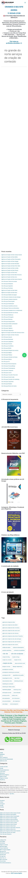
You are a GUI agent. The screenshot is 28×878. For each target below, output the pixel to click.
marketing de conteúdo (7, 683)
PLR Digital (2, 841)
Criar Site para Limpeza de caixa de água (10, 297)
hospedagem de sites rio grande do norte (13, 139)
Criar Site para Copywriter (7, 381)
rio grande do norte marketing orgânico (14, 204)
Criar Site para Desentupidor (8, 301)
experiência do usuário (18, 675)
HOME (1, 752)
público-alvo (14, 695)
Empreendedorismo (4, 770)
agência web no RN (10, 121)
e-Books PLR (3, 839)
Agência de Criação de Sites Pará (9, 272)
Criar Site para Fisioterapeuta (8, 368)
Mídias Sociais (3, 776)
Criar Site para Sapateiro (7, 285)
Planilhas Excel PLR (4, 853)
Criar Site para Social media (7, 377)
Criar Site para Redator (6, 383)
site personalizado (6, 701)
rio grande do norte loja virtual (11, 196)
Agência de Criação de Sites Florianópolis (11, 259)
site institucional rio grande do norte (16, 237)
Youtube (2, 807)
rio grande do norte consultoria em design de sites (13, 163)
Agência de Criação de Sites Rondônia (10, 263)
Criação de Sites (5, 97)
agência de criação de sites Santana (10, 633)
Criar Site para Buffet (6, 348)
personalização (17, 692)
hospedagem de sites (7, 678)
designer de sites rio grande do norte (9, 137)
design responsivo (13, 134)
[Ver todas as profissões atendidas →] (14, 42)
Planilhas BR (3, 854)
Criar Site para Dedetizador (7, 303)
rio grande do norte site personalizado (16, 219)
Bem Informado (3, 859)
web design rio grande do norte (14, 248)
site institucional (15, 698)
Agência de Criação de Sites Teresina (10, 334)
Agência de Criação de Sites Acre (9, 277)
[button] (24, 355)
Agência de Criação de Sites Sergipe (9, 261)
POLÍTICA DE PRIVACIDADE (6, 759)
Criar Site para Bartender (7, 339)
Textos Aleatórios (4, 848)
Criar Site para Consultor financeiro (9, 374)
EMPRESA (2, 754)
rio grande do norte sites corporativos (10, 221)
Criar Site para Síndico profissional (9, 323)
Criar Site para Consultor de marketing (10, 379)
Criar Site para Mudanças (7, 314)
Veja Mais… (12, 793)
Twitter (1, 802)
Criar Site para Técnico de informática (10, 308)
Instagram (2, 803)
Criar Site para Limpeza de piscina (9, 299)
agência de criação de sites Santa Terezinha (12, 636)
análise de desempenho (18, 647)
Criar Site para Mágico (6, 352)
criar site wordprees (17, 653)
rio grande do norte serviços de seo (12, 216)
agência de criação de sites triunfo (10, 644)
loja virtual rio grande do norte (12, 141)
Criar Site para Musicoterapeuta (8, 363)
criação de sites (7, 663)
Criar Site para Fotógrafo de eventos (9, 350)
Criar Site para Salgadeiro (7, 341)
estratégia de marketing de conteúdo (10, 672)
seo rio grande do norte (6, 230)
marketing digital (5, 144)
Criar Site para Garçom (6, 337)
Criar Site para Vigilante (6, 328)
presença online (6, 695)
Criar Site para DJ (5, 361)
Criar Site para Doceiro (6, 343)
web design (4, 248)
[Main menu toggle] (25, 2)
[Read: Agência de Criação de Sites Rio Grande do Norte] (14, 83)
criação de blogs (14, 124)
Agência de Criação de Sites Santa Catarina (11, 279)
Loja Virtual (2, 771)
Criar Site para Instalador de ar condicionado (11, 310)
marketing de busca (18, 680)
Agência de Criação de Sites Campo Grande (11, 254)
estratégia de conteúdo (7, 669)
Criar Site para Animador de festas (9, 357)
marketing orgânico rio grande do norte (13, 145)
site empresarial (6, 698)
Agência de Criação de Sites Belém (9, 257)
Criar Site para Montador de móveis (9, 312)
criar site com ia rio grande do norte (12, 129)
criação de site (17, 659)
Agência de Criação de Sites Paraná (9, 270)
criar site (5, 653)
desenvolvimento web (6, 132)
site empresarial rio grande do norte (15, 235)
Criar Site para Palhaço (6, 354)
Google (1, 805)
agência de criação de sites (7, 118)
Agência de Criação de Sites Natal (9, 290)
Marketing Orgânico (4, 774)
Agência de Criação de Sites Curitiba (9, 268)
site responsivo (16, 701)
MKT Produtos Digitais (5, 849)
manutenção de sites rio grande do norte (13, 142)
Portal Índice (3, 861)
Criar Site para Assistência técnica (9, 305)
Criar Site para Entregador (7, 317)
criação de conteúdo (7, 659)
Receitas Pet (3, 851)
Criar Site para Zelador (6, 326)
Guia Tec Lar (3, 857)
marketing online (17, 689)
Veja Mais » (5, 115)
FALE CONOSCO (4, 757)
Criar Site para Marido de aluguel (9, 294)
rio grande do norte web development (16, 229)
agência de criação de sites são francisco (11, 641)
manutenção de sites (7, 680)
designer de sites (20, 136)
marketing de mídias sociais (8, 686)
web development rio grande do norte (16, 250)
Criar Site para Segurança (7, 330)
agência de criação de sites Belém (10, 624)
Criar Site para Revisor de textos (8, 386)
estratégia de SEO (6, 675)
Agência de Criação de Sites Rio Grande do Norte (13, 94)
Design (1, 768)
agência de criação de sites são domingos (11, 639)
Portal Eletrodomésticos (5, 862)
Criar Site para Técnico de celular (9, 281)
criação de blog (6, 657)
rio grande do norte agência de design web (11, 150)
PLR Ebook (2, 843)
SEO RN (14, 230)
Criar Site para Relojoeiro (7, 283)
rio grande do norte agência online (13, 157)
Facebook (2, 800)
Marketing (2, 773)
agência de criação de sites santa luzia (11, 630)
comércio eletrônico (6, 650)
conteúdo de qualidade (19, 650)
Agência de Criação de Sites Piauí (9, 292)
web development (14, 704)
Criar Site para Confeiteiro (7, 346)
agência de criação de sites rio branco (10, 627)
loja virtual (17, 678)
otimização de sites (5, 147)
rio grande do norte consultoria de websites (16, 162)
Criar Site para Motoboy (6, 319)
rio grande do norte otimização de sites (10, 207)
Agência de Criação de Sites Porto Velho (10, 265)
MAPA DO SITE (3, 760)
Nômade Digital (3, 846)
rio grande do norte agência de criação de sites (15, 149)
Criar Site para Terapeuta (7, 370)
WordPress (2, 779)
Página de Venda (4, 778)
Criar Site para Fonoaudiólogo (8, 366)
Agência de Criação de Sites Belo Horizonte (11, 274)
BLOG (1, 756)
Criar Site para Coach (6, 372)
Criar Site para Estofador (7, 288)
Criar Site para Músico (6, 359)
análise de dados (6, 647)
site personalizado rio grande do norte (17, 247)
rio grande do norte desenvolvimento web (13, 181)
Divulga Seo (3, 856)
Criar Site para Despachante (8, 321)
